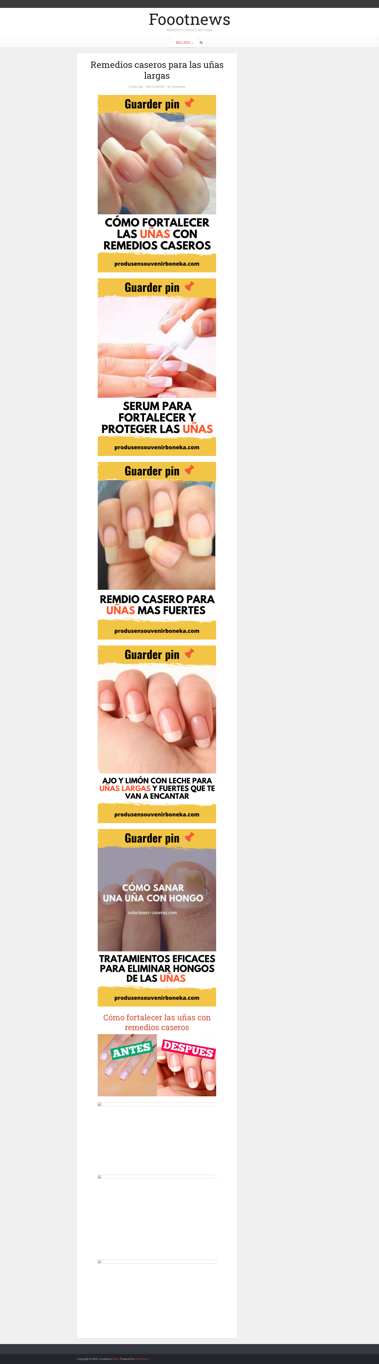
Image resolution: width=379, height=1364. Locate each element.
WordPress (142, 1359)
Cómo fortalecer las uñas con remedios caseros (157, 1022)
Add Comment (155, 86)
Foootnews (189, 19)
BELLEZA (183, 42)
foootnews (179, 86)
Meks (116, 1359)
